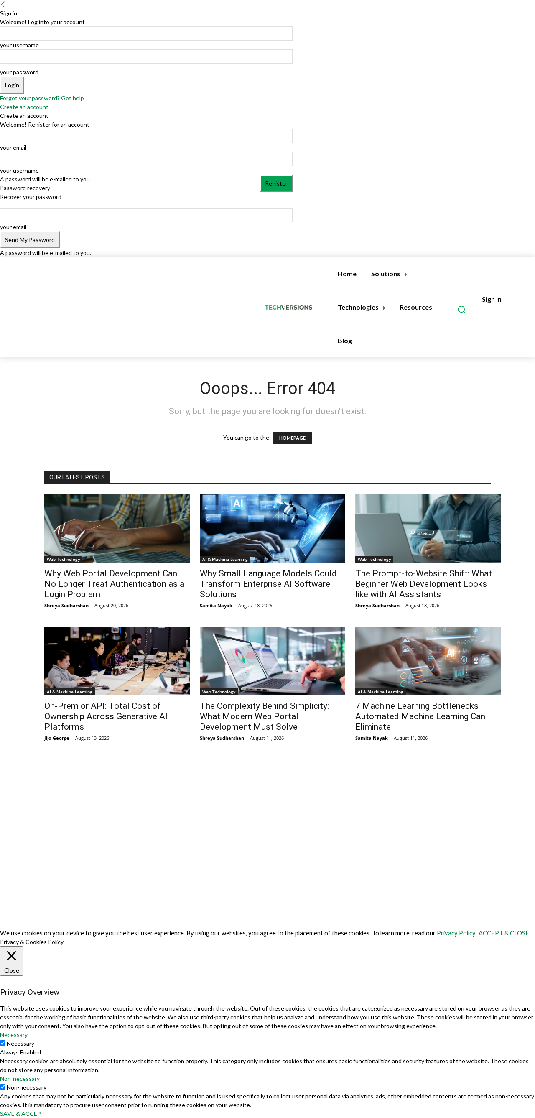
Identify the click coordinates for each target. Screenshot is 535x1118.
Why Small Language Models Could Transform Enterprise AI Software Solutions (268, 583)
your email (13, 147)
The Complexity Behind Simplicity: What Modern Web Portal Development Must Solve (264, 716)
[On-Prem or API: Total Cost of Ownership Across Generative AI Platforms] (117, 661)
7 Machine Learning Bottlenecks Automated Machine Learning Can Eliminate (420, 716)
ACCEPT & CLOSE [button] (504, 933)
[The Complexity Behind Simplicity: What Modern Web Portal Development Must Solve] (272, 661)
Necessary (20, 1043)
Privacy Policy (456, 933)
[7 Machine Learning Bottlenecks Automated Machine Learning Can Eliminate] (428, 661)
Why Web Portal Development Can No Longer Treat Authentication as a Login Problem (114, 583)
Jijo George (56, 738)
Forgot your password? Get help (42, 98)
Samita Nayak (216, 605)
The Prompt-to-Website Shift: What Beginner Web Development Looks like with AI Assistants (423, 583)
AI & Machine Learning (225, 559)
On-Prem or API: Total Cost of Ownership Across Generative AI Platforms (106, 716)
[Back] (3, 4)
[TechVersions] (290, 307)
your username (19, 44)
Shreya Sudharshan (66, 605)
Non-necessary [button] (20, 1078)
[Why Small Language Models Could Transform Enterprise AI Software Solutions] (272, 528)
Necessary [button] (14, 1034)
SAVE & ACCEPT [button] (22, 1113)
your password (19, 72)
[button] (461, 309)
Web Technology (63, 559)
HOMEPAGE (292, 438)
